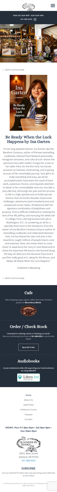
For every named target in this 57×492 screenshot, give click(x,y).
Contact (28, 419)
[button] (53, 5)
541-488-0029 (26, 19)
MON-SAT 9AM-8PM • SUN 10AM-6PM (28, 15)
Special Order (28, 347)
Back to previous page (14, 70)
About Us (28, 399)
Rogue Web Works (28, 485)
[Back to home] (28, 7)
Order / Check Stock (28, 326)
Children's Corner (28, 409)
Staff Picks (28, 404)
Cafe (28, 292)
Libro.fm (31, 370)
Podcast (29, 414)
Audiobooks (28, 361)
